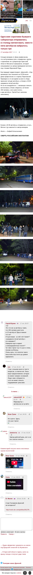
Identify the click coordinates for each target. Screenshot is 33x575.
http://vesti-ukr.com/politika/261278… (18, 510)
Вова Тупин (12, 414)
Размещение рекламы (19, 567)
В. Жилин (9, 498)
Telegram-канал (18, 569)
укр (27, 20)
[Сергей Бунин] (2, 323)
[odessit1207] (7, 397)
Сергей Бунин (11, 323)
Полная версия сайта (6, 567)
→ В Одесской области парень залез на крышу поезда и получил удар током (14, 553)
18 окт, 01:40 (21, 498)
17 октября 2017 (6, 52)
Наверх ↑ (12, 534)
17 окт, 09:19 (15, 477)
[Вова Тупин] (4, 414)
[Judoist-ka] (4, 433)
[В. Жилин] (2, 499)
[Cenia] (2, 477)
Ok (25, 573)
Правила (4, 534)
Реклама (16, 33)
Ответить (9, 361)
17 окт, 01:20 (25, 433)
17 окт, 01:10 (16, 367)
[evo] (4, 367)
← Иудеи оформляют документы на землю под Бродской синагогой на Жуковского (15, 546)
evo (9, 367)
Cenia (8, 477)
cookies (18, 573)
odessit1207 (18, 397)
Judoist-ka (13, 433)
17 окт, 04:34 (22, 414)
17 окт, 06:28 (20, 456)
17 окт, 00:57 (24, 323)
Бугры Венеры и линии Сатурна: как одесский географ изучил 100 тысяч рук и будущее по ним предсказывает (10, 14)
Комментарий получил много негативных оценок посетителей (15, 450)
